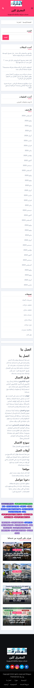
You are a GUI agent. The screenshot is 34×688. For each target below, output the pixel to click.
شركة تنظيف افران (17, 522)
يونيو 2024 (28, 230)
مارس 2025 (28, 195)
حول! (16, 680)
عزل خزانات (28, 325)
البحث (29, 31)
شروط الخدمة (24, 684)
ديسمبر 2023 (27, 245)
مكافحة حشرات (27, 330)
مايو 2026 (28, 130)
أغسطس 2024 (27, 220)
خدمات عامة (28, 315)
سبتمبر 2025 (27, 165)
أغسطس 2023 (27, 265)
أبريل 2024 (28, 240)
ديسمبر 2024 (27, 210)
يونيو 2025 (28, 180)
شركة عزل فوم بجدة (13, 506)
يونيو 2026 (28, 125)
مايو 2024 (28, 235)
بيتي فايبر (23, 506)
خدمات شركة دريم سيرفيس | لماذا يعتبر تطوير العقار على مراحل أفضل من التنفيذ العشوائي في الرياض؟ (19, 76)
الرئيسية (23, 680)
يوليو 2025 (28, 175)
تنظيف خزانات (27, 305)
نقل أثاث (29, 335)
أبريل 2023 (28, 280)
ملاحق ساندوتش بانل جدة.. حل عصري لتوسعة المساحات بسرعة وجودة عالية (17, 555)
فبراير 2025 (28, 200)
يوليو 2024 (28, 225)
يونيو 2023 (28, 275)
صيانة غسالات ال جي (21, 525)
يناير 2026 (28, 150)
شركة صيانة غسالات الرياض (22, 528)
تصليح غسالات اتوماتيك (18, 530)
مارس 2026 (28, 140)
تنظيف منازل (27, 310)
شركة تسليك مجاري (14, 512)
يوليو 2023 (28, 270)
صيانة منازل (28, 320)
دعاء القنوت (28, 522)
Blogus (28, 674)
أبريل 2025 (28, 190)
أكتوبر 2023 (28, 255)
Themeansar (14, 677)
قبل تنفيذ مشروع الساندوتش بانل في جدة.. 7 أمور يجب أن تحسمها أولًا (17, 577)
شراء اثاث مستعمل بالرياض (23, 504)
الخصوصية (13, 684)
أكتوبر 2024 (28, 215)
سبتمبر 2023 (27, 260)
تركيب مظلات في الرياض (22, 517)
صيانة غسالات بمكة (7, 525)
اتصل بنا (8, 680)
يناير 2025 (28, 205)
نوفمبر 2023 (28, 250)
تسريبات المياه (27, 300)
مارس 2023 (28, 285)
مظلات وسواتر (28, 514)
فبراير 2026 (28, 145)
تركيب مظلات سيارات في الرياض (12, 514)
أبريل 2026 (28, 135)
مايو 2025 (28, 185)
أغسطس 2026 (27, 116)
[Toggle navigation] (32, 8)
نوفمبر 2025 (28, 155)
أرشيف (6, 684)
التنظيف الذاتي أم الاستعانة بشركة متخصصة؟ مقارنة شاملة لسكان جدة (17, 598)
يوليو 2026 (28, 121)
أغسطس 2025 (27, 170)
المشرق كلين (18, 10)
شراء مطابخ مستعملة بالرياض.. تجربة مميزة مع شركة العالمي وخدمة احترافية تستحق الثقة (18, 85)
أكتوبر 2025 (28, 160)
